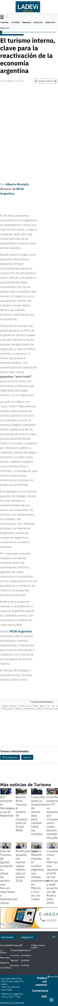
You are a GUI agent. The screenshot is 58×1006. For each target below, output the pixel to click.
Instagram (26, 955)
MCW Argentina (21, 631)
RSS (44, 996)
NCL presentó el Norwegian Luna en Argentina (7, 806)
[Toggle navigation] (6, 17)
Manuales (26, 22)
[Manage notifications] (51, 1000)
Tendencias (16, 950)
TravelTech (50, 22)
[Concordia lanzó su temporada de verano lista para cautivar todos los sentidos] (36, 791)
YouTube (25, 965)
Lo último (15, 22)
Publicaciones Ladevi (38, 946)
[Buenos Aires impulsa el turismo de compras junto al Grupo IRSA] (21, 791)
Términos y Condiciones (12, 1002)
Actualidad (5, 945)
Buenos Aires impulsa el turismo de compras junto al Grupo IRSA (22, 813)
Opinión (27, 757)
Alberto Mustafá (16, 184)
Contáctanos (40, 990)
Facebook (26, 950)
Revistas (14, 965)
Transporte (16, 945)
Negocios (38, 22)
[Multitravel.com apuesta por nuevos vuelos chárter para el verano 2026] (21, 845)
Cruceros (15, 955)
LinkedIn (25, 960)
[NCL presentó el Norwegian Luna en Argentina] (5, 791)
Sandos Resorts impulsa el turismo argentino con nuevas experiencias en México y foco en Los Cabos (40, 875)
